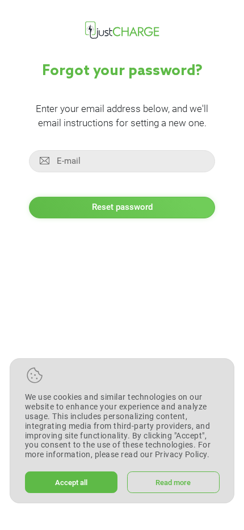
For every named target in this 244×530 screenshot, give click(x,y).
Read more (173, 482)
